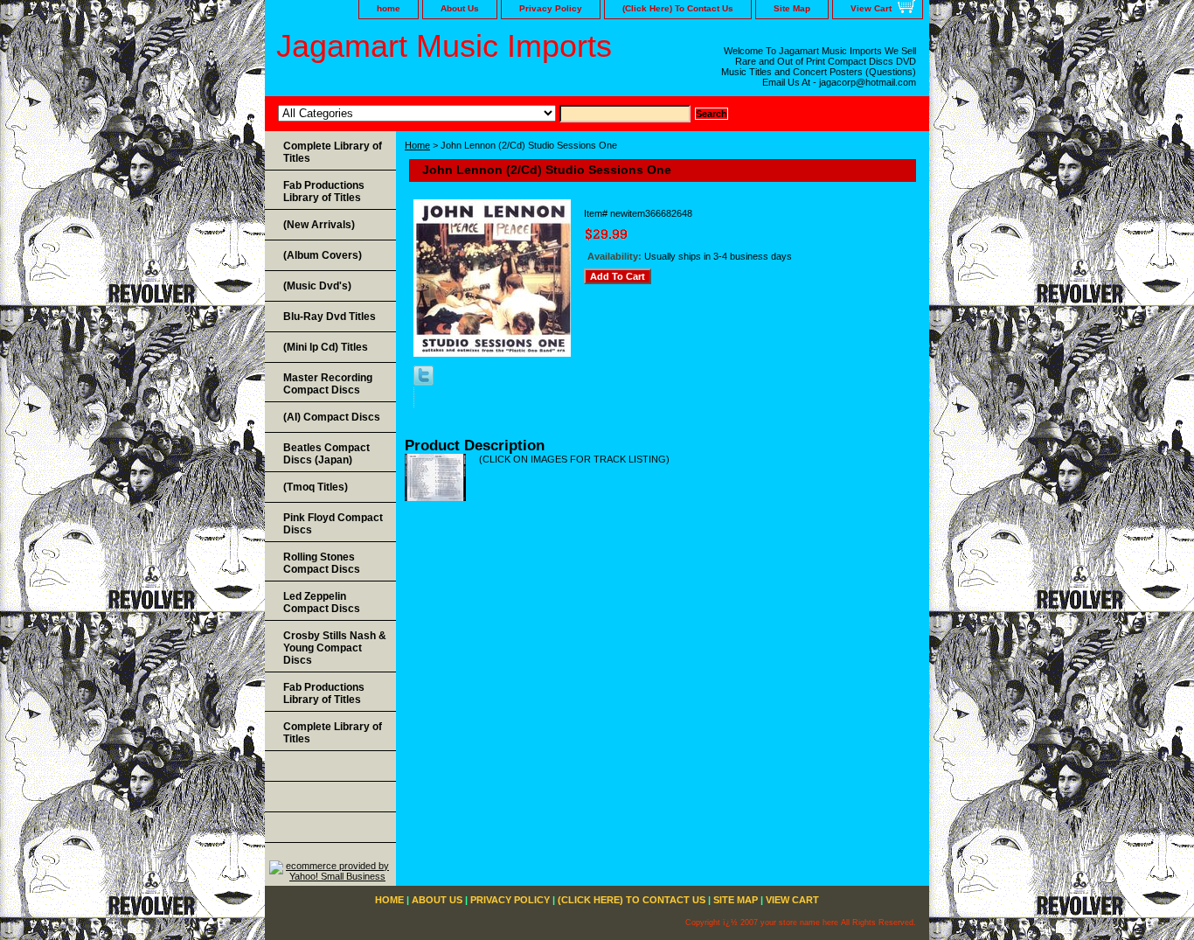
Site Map (792, 8)
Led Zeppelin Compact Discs (321, 602)
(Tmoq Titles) (315, 487)
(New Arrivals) (319, 225)
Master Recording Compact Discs (327, 384)
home (388, 8)
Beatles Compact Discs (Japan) (326, 454)
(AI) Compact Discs (331, 417)
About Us (460, 8)
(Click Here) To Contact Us (677, 8)
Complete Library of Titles (332, 152)
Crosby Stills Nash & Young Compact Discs (334, 648)
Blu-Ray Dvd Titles (329, 316)
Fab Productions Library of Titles (323, 191)
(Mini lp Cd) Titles (325, 347)
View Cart (871, 8)
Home (417, 145)
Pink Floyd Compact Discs (333, 524)
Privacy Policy (550, 8)
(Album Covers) (322, 255)
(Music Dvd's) (317, 286)
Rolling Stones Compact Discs (321, 563)
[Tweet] (423, 382)
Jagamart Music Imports (444, 46)
